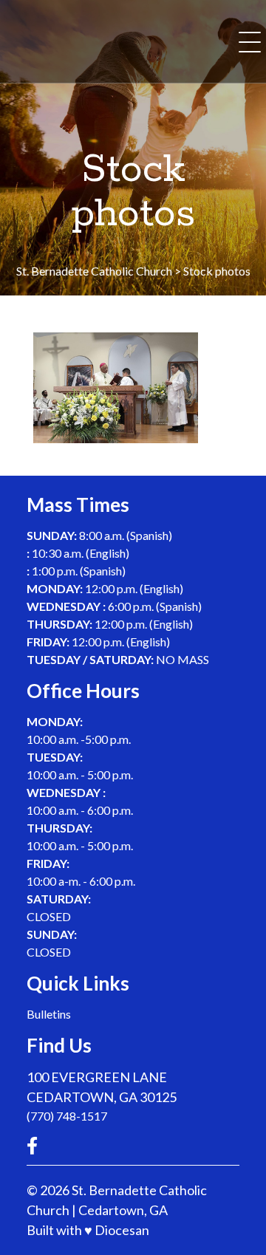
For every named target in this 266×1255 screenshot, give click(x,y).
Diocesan (122, 1230)
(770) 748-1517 (67, 1116)
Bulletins (49, 1014)
